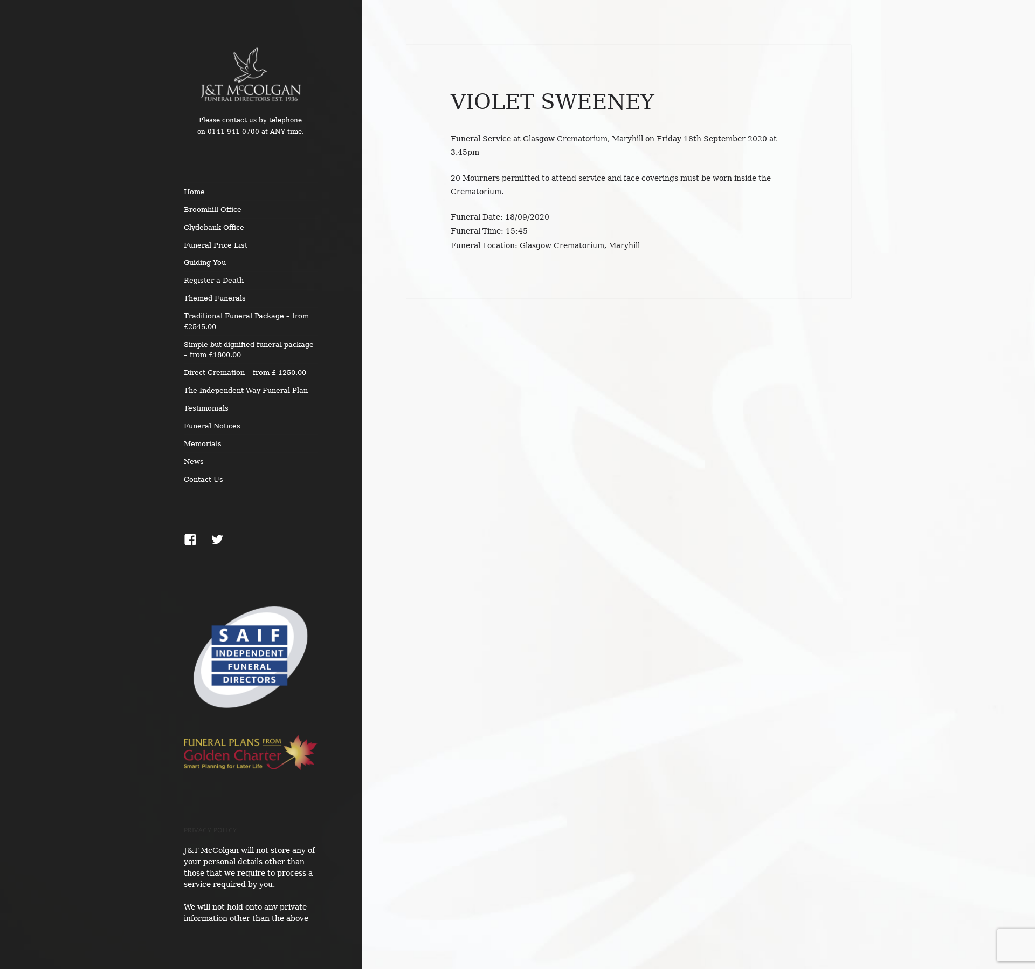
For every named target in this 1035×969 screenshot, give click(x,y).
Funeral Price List (215, 245)
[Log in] (1019, 16)
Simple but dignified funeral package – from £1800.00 (249, 349)
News (194, 462)
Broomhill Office (213, 210)
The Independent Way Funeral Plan (246, 390)
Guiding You (205, 262)
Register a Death (214, 280)
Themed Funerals (215, 298)
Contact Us (203, 479)
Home (194, 192)
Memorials (203, 444)
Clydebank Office (214, 227)
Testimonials (206, 408)
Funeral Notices (212, 426)
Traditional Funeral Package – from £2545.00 (246, 321)
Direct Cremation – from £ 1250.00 (245, 373)
